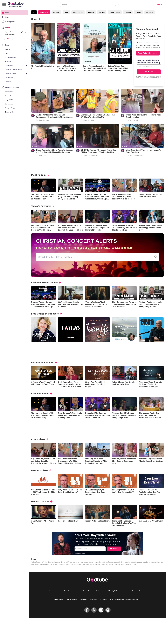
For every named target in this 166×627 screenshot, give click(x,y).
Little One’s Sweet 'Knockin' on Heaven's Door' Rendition (143, 151)
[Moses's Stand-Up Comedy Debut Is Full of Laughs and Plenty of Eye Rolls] (97, 216)
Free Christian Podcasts (45, 313)
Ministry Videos (113, 591)
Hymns (138, 12)
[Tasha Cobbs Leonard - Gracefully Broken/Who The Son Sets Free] (124, 512)
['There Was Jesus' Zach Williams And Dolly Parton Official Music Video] (97, 293)
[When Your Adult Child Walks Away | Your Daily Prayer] (97, 373)
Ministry (91, 12)
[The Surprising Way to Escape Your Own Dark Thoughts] (97, 481)
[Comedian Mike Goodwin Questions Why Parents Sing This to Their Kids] (124, 216)
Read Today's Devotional (148, 53)
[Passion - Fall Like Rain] (70, 512)
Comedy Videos (40, 393)
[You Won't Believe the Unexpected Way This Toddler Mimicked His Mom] (124, 185)
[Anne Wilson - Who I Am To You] (43, 512)
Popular (128, 12)
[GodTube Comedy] (33, 115)
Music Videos (115, 12)
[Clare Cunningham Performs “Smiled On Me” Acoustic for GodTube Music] (124, 293)
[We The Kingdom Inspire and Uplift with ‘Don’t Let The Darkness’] (70, 293)
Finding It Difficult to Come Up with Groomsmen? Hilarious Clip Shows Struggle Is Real (55, 116)
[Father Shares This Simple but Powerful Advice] (151, 185)
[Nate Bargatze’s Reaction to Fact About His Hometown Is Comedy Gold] (70, 404)
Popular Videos (54, 591)
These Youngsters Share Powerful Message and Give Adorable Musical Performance (54, 151)
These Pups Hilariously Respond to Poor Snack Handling (143, 116)
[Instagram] (101, 610)
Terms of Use (58, 599)
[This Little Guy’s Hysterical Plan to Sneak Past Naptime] (151, 450)
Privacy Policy (72, 599)
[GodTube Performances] (77, 150)
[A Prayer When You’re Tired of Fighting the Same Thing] (43, 373)
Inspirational (78, 12)
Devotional (44, 12)
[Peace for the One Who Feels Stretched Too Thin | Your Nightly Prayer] (151, 481)
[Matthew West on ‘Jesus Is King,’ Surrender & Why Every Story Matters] (70, 185)
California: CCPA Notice (88, 599)
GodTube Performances (89, 155)
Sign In (8, 38)
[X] (94, 610)
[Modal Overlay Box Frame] (149, 69)
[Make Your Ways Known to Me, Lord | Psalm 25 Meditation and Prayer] (151, 373)
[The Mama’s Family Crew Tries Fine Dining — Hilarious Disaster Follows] (151, 404)
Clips (34, 19)
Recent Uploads (40, 501)
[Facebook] (87, 610)
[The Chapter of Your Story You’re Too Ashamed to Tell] (124, 481)
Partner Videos (39, 470)
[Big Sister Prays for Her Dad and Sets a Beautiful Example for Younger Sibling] (70, 216)
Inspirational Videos (42, 362)
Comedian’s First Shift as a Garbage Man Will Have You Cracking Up (98, 116)
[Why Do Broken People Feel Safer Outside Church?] (70, 481)
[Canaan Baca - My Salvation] (151, 512)
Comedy (56, 12)
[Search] (115, 4)
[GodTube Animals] (122, 115)
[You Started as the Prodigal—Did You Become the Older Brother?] (43, 481)
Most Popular (38, 175)
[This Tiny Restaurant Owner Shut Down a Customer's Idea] (124, 450)
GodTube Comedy (42, 120)
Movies (102, 12)
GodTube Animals (132, 120)
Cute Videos (38, 439)
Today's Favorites (41, 206)
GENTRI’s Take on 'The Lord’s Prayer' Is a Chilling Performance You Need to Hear (98, 151)
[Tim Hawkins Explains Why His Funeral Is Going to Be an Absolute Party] (43, 185)
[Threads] (108, 610)
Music (134, 591)
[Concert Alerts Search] (155, 257)
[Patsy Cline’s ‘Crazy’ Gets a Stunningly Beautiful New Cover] (151, 216)
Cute (66, 12)
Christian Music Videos (44, 282)
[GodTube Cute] (33, 150)
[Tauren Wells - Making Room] (97, 512)
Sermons (149, 12)
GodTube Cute (41, 155)
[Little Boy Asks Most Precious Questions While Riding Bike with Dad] (97, 450)
